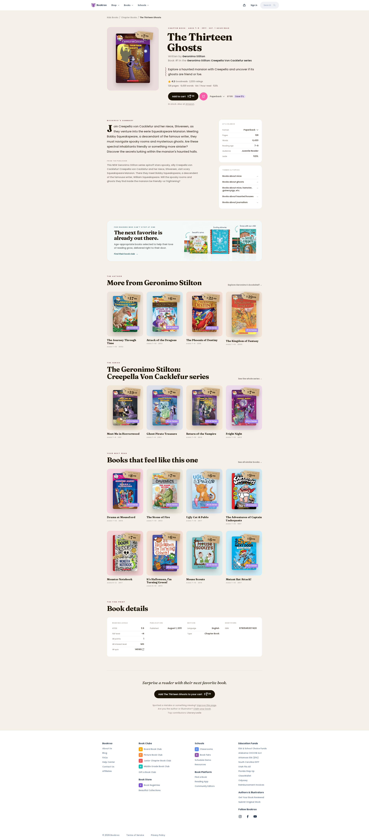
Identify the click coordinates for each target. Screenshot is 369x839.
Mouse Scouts (195, 579)
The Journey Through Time (121, 341)
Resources (200, 764)
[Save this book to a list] (203, 96)
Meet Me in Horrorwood (123, 433)
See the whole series (250, 378)
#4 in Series (211, 421)
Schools (142, 5)
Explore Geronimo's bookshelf (245, 285)
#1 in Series (132, 327)
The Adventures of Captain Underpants (244, 519)
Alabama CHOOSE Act (250, 753)
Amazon (190, 104)
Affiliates (107, 771)
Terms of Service (135, 835)
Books (127, 5)
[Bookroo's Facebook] (247, 816)
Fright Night (234, 433)
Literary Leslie (194, 712)
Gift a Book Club (147, 772)
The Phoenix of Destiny (202, 340)
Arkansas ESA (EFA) (248, 757)
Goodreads (181, 81)
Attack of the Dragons (162, 340)
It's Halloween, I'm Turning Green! (159, 581)
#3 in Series (172, 421)
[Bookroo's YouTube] (255, 816)
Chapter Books (129, 17)
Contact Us (108, 766)
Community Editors (205, 786)
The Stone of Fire (158, 517)
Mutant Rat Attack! (238, 579)
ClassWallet (244, 775)
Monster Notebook (119, 579)
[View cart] (244, 5)
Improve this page (206, 705)
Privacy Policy (158, 835)
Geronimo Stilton (193, 56)
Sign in (254, 5)
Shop (114, 5)
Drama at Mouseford (121, 517)
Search (267, 5)
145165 (138, 649)
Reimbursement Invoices (251, 784)
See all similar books (250, 462)
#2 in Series (132, 421)
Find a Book (201, 777)
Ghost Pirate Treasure (162, 433)
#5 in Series (251, 421)
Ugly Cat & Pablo (197, 517)
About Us (107, 748)
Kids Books (112, 17)
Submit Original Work (249, 802)
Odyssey (242, 780)
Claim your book (202, 708)
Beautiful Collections (150, 790)
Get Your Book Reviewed (251, 797)
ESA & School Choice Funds (252, 748)
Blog (104, 753)
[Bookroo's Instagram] (240, 816)
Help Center (108, 762)
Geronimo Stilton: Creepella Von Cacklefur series (219, 60)
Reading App (201, 781)
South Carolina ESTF (248, 762)
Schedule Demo (203, 760)
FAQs (105, 757)
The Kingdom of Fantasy (242, 341)
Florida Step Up (246, 771)
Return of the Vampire (201, 433)
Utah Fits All (244, 766)
